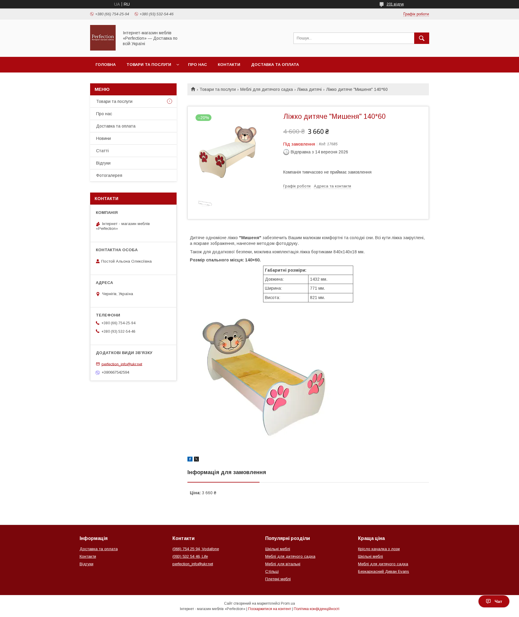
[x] (196, 460)
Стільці (272, 571)
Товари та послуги (148, 64)
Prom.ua (288, 603)
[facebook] (190, 460)
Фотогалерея (109, 175)
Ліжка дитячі (309, 89)
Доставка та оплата (275, 64)
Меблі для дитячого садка (266, 89)
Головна (106, 64)
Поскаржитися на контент (269, 609)
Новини (103, 138)
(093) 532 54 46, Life (190, 556)
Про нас (197, 64)
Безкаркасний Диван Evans (383, 571)
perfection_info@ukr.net (122, 364)
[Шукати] (421, 38)
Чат (498, 601)
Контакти (229, 64)
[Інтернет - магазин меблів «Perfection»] (103, 49)
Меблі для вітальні (282, 564)
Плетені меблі (278, 579)
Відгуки (103, 163)
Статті (102, 150)
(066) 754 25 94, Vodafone (195, 549)
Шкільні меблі (277, 549)
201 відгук (395, 4)
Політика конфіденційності (316, 609)
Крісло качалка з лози (379, 549)
